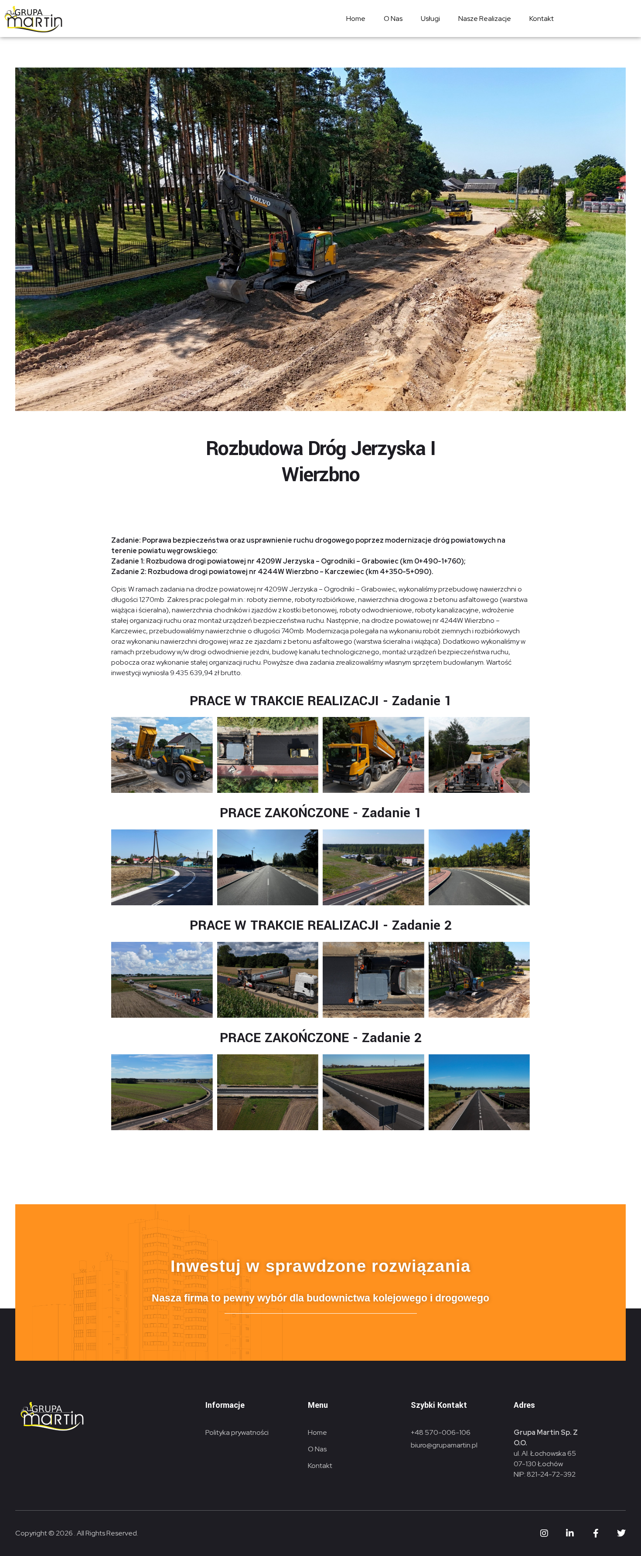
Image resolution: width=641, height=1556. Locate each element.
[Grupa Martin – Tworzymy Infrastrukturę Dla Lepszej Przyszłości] (32, 19)
